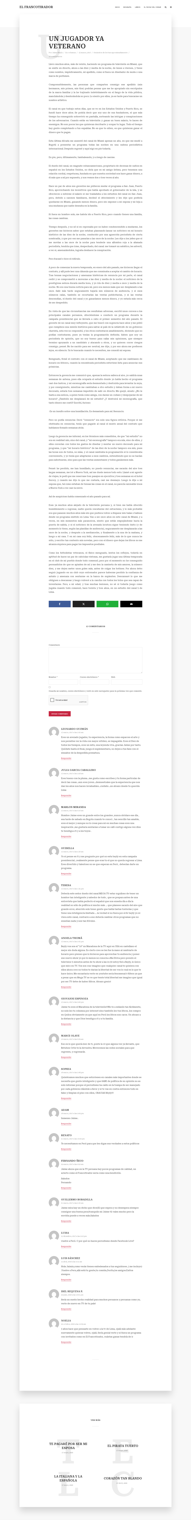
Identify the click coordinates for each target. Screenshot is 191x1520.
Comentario (54, 645)
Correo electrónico (89, 677)
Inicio (117, 7)
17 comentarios (55, 56)
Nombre (53, 677)
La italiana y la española (68, 1478)
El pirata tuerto (122, 1446)
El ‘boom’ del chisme (152, 7)
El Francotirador (36, 7)
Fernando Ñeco (72, 1160)
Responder (66, 758)
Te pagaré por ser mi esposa (68, 1446)
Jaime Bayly (57, 53)
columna (72, 53)
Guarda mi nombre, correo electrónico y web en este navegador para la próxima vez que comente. (95, 691)
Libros (137, 7)
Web (113, 677)
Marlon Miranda (73, 807)
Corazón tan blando (123, 1478)
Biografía (127, 7)
